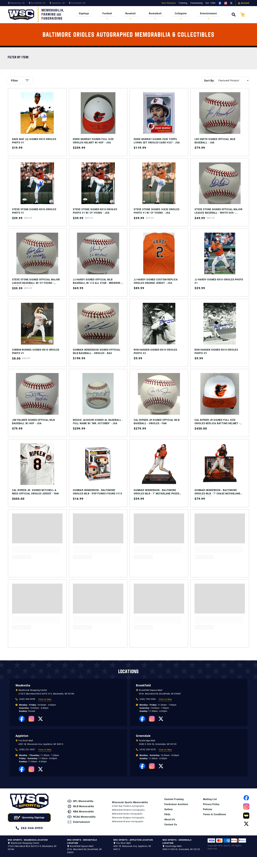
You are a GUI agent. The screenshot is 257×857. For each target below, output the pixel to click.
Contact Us (170, 824)
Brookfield (143, 685)
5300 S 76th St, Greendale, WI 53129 (158, 744)
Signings (84, 13)
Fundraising (196, 3)
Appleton (21, 736)
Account (245, 3)
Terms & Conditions (214, 814)
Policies (207, 809)
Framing (183, 3)
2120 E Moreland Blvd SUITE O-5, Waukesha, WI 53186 (46, 694)
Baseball (130, 13)
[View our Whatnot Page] (246, 816)
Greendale (143, 736)
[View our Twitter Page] (231, 3)
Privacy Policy (211, 804)
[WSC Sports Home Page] (36, 14)
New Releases (169, 3)
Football (107, 13)
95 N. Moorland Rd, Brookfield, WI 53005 (160, 694)
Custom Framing (174, 799)
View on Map (44, 699)
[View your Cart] (244, 14)
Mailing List (210, 799)
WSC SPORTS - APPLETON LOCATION (133, 840)
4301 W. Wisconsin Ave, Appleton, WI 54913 (40, 744)
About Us (169, 819)
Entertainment (208, 13)
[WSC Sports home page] (29, 802)
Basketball (155, 13)
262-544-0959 (32, 828)
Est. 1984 (210, 3)
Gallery (168, 809)
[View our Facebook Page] (219, 3)
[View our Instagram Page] (225, 3)
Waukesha (22, 685)
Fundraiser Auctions (176, 804)
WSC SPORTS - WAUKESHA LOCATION (28, 840)
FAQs (167, 814)
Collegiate (181, 13)
